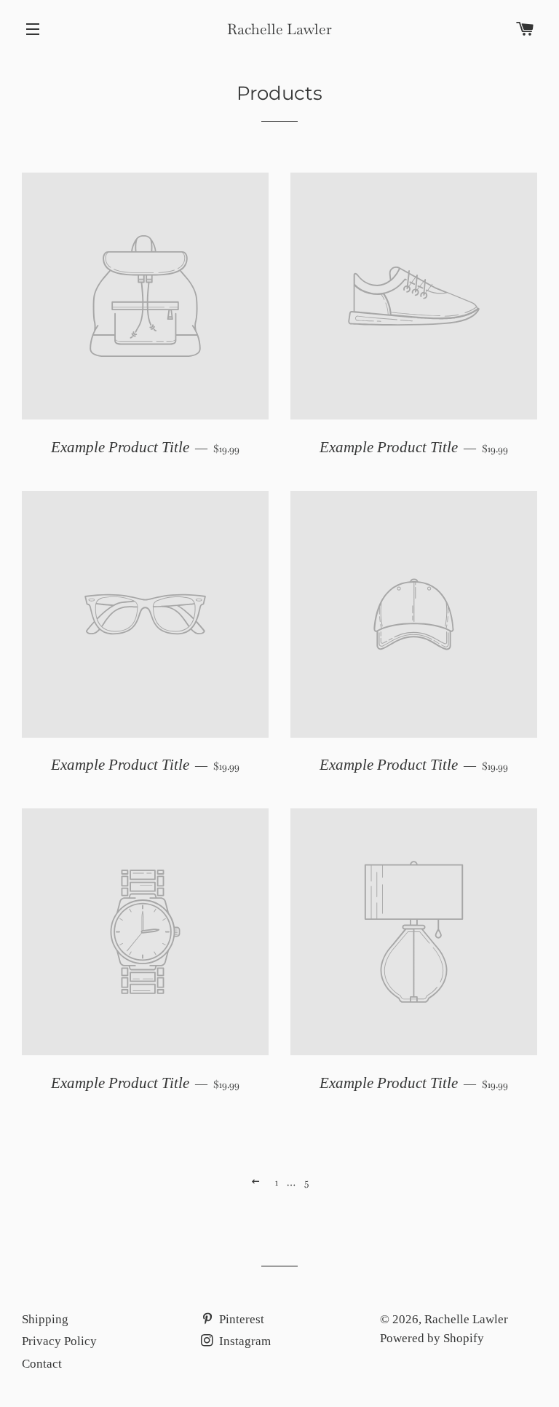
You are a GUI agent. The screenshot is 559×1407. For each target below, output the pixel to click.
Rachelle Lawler (279, 29)
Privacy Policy (59, 1341)
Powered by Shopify (432, 1338)
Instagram (243, 1341)
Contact (42, 1364)
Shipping (45, 1319)
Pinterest (240, 1319)
